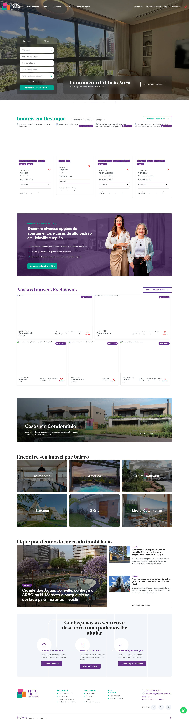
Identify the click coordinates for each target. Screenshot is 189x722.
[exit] (171, 718)
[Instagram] (153, 707)
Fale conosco (176, 7)
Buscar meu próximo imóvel (37, 88)
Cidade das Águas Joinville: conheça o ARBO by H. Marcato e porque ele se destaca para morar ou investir (57, 595)
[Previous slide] (73, 103)
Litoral (68, 7)
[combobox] (36, 56)
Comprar (89, 696)
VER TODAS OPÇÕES (147, 433)
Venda (89, 120)
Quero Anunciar (52, 663)
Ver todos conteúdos (140, 605)
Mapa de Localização (66, 699)
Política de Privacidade (67, 702)
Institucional (138, 7)
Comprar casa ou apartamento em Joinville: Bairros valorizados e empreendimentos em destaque (148, 552)
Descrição (24, 184)
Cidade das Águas (82, 7)
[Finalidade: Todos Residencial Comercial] (36, 50)
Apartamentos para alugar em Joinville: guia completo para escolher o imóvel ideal (151, 581)
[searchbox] (32, 56)
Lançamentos (33, 7)
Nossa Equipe (64, 696)
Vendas (46, 7)
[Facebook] (161, 707)
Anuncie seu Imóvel (153, 7)
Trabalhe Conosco (116, 698)
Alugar (88, 699)
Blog (165, 7)
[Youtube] (168, 707)
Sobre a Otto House (66, 693)
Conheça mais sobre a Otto (42, 266)
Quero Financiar (90, 666)
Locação (57, 7)
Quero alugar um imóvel (132, 663)
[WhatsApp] (183, 710)
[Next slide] (116, 103)
